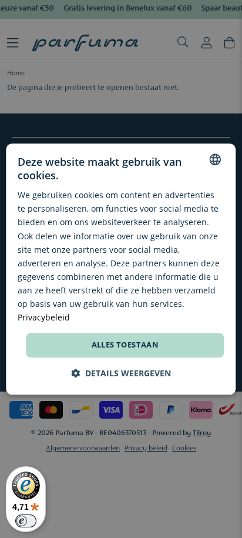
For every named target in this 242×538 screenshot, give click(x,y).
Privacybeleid (44, 317)
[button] (121, 373)
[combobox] (215, 159)
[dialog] (121, 269)
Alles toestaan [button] (125, 345)
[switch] (25, 520)
